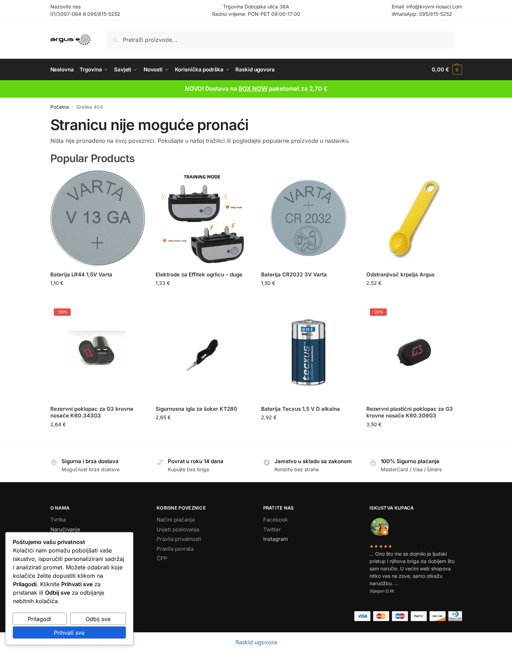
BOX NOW (253, 88)
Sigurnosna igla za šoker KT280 (196, 408)
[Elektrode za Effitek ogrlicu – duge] (203, 218)
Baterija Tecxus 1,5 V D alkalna (300, 408)
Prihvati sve (69, 632)
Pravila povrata (175, 548)
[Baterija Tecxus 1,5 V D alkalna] (308, 352)
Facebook (275, 519)
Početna (59, 107)
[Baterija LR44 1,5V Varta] (97, 218)
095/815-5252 (103, 14)
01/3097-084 (65, 14)
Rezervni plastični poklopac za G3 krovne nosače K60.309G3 (409, 412)
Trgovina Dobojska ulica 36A (256, 6)
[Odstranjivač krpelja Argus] (413, 218)
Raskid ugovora (256, 642)
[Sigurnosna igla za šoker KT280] (203, 352)
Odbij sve (98, 618)
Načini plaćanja (176, 519)
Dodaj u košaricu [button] (97, 298)
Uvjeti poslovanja (178, 529)
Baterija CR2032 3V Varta (294, 274)
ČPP (162, 558)
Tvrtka (58, 519)
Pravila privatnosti (179, 539)
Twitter (272, 529)
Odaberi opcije (414, 298)
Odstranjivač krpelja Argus (400, 274)
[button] (447, 69)
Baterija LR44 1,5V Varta (81, 274)
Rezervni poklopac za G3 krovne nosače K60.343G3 (91, 412)
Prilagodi (39, 618)
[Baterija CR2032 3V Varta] (308, 218)
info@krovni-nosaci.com (434, 6)
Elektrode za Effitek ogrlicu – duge (199, 274)
